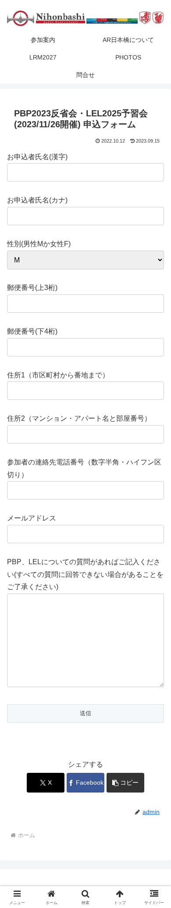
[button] (125, 783)
